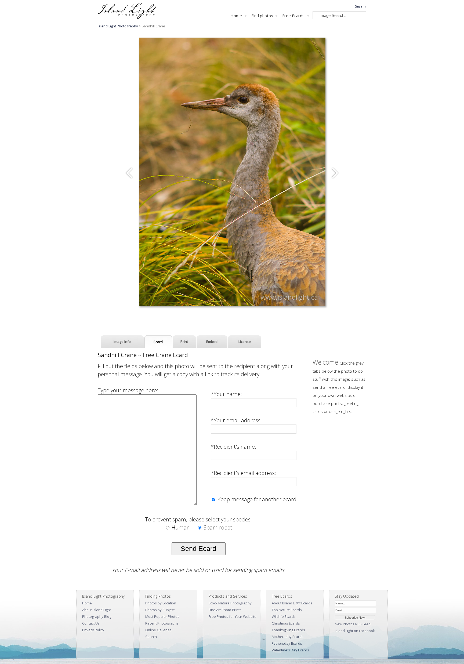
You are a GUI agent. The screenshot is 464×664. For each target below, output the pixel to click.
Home (236, 15)
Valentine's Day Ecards (290, 650)
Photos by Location (160, 603)
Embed (212, 341)
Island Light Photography (118, 26)
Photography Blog (96, 616)
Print (184, 341)
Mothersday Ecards (287, 636)
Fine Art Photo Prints (225, 609)
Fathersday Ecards (287, 643)
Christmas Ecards (286, 623)
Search (151, 636)
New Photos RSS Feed (353, 624)
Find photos (262, 15)
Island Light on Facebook (355, 630)
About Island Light (96, 609)
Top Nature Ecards (287, 609)
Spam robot (217, 527)
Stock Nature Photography (230, 603)
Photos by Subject (160, 609)
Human (180, 527)
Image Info (122, 341)
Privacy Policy (93, 629)
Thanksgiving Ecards (288, 629)
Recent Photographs (162, 623)
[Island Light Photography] (127, 17)
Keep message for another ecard (256, 499)
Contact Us (91, 623)
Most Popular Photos (162, 616)
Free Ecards (293, 15)
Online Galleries (158, 629)
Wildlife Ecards (284, 616)
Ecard (158, 341)
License (244, 341)
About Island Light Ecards (292, 603)
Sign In (360, 6)
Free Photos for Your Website (232, 616)
